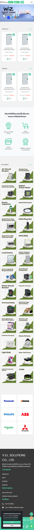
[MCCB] (25, 175)
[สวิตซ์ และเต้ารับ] (8, 342)
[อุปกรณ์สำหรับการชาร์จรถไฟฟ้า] (25, 325)
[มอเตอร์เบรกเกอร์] (8, 292)
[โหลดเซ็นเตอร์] (8, 258)
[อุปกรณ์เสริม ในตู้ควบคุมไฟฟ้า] (25, 275)
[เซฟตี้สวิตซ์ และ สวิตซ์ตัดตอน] (25, 258)
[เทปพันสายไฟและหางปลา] (25, 308)
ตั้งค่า (12, 525)
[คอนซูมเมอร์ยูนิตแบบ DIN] (8, 242)
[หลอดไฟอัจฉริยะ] (8, 325)
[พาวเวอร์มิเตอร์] (25, 192)
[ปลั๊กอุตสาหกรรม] (8, 275)
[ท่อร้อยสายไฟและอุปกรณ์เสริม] (8, 375)
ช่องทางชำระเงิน (7, 492)
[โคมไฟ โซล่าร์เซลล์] (25, 358)
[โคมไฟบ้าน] (25, 342)
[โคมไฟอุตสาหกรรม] (25, 208)
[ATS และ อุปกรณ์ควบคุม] (8, 192)
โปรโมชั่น (4, 481)
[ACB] (8, 175)
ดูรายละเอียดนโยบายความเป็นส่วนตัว (10, 519)
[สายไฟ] (25, 375)
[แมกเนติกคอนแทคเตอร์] (25, 292)
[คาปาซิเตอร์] (8, 208)
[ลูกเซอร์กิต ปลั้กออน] (25, 225)
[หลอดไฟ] (8, 358)
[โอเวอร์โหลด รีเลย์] (8, 308)
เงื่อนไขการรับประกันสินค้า (10, 496)
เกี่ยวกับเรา (5, 474)
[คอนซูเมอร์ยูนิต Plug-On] (8, 225)
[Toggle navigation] (31, 2)
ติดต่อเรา (5, 485)
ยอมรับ (12, 522)
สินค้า (4, 478)
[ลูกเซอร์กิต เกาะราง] (25, 242)
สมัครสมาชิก (22, 1)
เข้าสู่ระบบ (22, 2)
